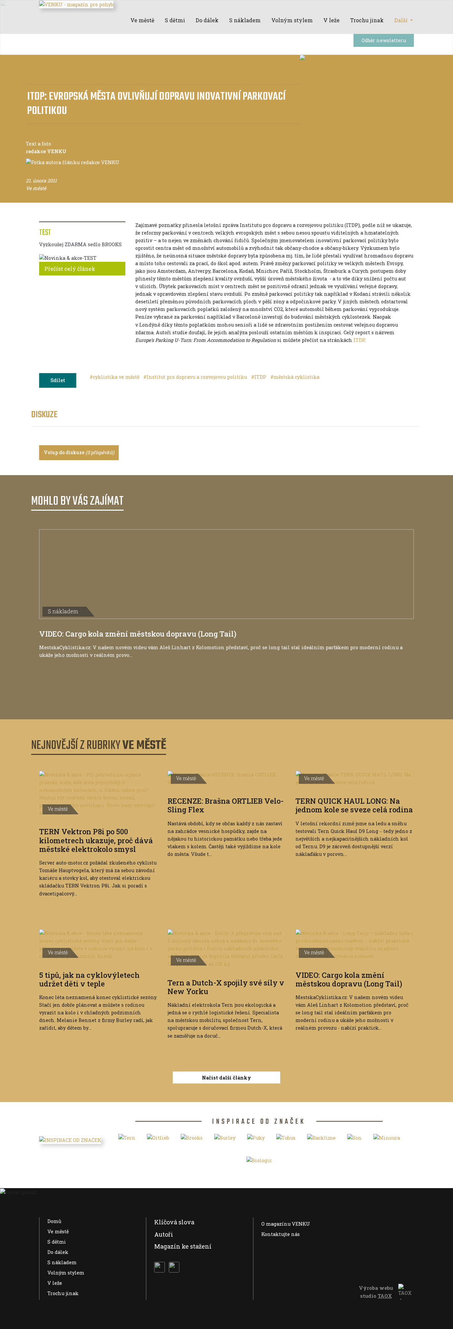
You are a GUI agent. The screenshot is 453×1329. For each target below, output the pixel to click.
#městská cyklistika (294, 377)
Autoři (163, 1234)
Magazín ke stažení (183, 1246)
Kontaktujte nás (280, 1234)
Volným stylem (65, 1273)
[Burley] (224, 1140)
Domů (54, 1221)
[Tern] (126, 1140)
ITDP (359, 340)
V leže (54, 1283)
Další (401, 20)
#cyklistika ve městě (115, 377)
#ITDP (259, 377)
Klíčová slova (174, 1222)
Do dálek (57, 1252)
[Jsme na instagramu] (174, 1267)
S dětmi (56, 1242)
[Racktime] (321, 1140)
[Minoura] (386, 1140)
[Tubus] (285, 1140)
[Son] (354, 1140)
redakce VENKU (46, 151)
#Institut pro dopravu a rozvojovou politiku (195, 377)
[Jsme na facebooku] (159, 1267)
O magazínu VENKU (285, 1224)
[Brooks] (192, 1140)
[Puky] (256, 1140)
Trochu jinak (63, 1293)
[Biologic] (259, 1163)
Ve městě (58, 1231)
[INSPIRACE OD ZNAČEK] (70, 1140)
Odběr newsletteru (383, 40)
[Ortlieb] (158, 1140)
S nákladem (62, 1262)
